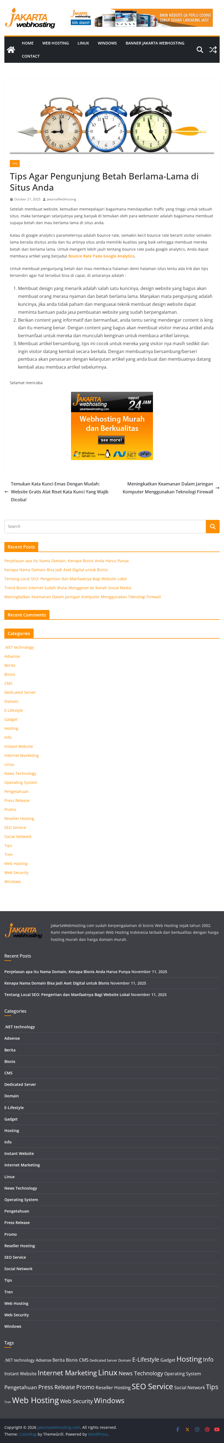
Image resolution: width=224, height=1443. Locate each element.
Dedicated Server (20, 692)
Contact (31, 56)
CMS (8, 683)
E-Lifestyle (13, 710)
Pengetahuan (16, 791)
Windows (107, 43)
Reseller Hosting (19, 818)
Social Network (17, 836)
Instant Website (18, 746)
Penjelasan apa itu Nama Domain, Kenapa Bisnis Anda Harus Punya (66, 560)
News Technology (20, 773)
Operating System (20, 782)
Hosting (11, 728)
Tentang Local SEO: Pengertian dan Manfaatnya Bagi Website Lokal (65, 578)
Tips (14, 163)
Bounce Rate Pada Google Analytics (101, 256)
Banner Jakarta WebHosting (155, 43)
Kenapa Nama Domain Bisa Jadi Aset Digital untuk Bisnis (56, 569)
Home (28, 43)
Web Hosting (55, 43)
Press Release (17, 800)
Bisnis (9, 674)
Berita (9, 665)
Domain (11, 701)
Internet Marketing (21, 755)
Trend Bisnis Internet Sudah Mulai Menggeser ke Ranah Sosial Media (67, 587)
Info (7, 737)
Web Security (16, 872)
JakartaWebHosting (61, 199)
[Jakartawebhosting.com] (10, 49)
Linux (83, 43)
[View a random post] (213, 49)
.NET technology (19, 647)
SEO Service (15, 827)
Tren (8, 854)
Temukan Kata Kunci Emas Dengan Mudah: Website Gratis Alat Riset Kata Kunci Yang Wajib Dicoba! (59, 492)
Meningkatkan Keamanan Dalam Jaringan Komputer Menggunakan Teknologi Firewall (168, 488)
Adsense (12, 656)
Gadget (10, 719)
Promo (10, 809)
